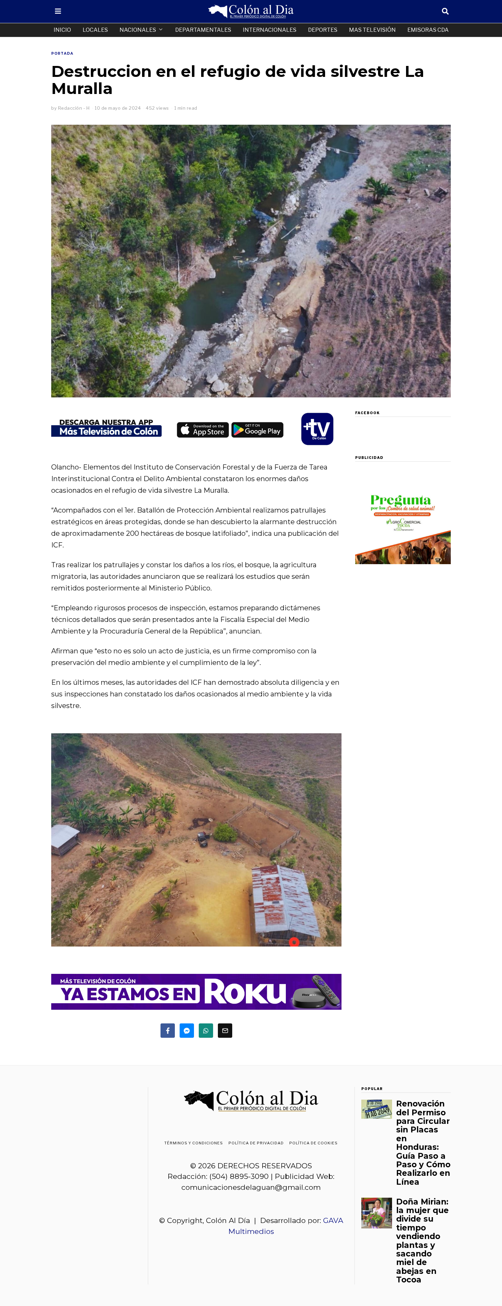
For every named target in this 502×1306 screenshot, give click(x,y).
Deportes (322, 30)
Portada (62, 53)
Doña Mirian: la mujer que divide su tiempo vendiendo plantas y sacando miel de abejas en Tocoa (422, 1241)
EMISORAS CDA (428, 30)
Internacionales (269, 30)
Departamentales (203, 30)
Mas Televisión (372, 30)
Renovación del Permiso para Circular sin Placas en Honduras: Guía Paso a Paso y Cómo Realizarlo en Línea (423, 1143)
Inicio (62, 30)
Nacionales (138, 30)
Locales (95, 30)
